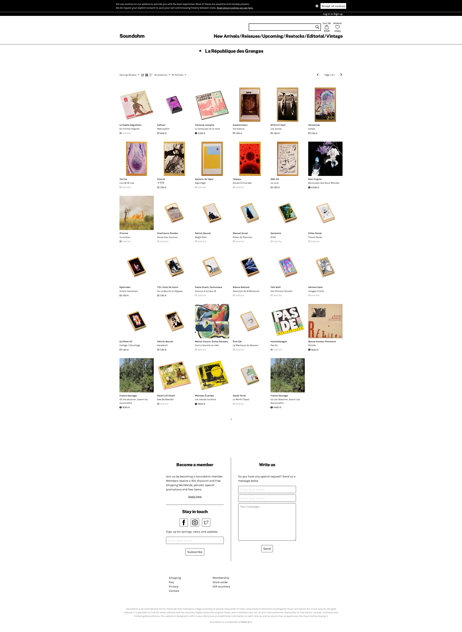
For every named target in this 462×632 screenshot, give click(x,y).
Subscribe (194, 552)
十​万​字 (160, 182)
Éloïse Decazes (220, 341)
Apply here (195, 496)
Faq (171, 582)
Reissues (250, 36)
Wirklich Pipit (278, 125)
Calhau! (161, 125)
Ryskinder (124, 287)
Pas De (274, 345)
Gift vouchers (221, 586)
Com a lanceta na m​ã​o (207, 345)
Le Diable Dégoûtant (130, 125)
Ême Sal (237, 341)
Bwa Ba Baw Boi (165, 399)
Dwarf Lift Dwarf (166, 395)
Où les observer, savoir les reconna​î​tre (133, 401)
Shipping (175, 577)
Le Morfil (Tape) (241, 399)
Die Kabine (239, 128)
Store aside (220, 582)
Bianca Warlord (241, 287)
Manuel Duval (240, 233)
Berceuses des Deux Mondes (323, 182)
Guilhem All (125, 341)
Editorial (315, 36)
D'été (273, 237)
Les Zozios (276, 128)
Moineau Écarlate (204, 395)
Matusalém (163, 128)
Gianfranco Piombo (167, 233)
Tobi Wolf (276, 287)
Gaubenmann (240, 125)
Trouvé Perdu (315, 237)
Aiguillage (200, 182)
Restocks (295, 36)
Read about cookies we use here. (235, 7)
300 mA (275, 179)
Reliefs (312, 345)
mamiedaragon (279, 341)
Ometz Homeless (128, 291)
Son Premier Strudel (281, 291)
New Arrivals (226, 36)
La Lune (275, 182)
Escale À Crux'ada (242, 182)
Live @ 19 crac (126, 182)
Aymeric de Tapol (204, 179)
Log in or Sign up (333, 14)
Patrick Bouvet (203, 233)
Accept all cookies (333, 6)
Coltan (311, 128)
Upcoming (272, 36)
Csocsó (161, 179)
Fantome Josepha (204, 125)
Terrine (123, 179)
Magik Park (201, 237)
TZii (159, 287)
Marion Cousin (203, 341)
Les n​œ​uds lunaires (205, 399)
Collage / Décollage (129, 345)
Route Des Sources (167, 237)
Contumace (216, 287)
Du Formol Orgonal (129, 128)
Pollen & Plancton (242, 237)
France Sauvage (128, 395)
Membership (221, 577)
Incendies (124, 237)
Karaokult (162, 345)
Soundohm (131, 36)
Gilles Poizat (315, 233)
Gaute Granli (202, 287)
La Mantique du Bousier (245, 345)
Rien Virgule (315, 179)
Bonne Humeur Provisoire (322, 341)
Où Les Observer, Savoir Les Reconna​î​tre (285, 401)
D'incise (123, 233)
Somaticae (314, 125)
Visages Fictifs (316, 291)
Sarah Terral (239, 395)
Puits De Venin (170, 287)
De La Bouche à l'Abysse (170, 291)
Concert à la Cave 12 (205, 291)
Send (267, 549)
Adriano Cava (315, 287)
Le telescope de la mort (207, 128)
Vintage (334, 36)
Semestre (276, 233)
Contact (174, 590)
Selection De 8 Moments (246, 291)
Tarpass (237, 179)
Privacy (173, 586)
